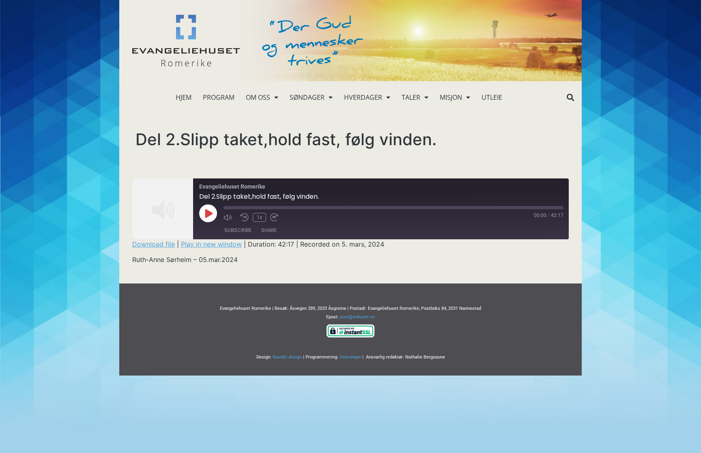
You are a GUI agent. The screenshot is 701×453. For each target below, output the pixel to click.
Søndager (307, 97)
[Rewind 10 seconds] (245, 217)
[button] (570, 97)
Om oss (258, 97)
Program (218, 97)
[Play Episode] (208, 213)
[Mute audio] (230, 217)
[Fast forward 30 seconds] (276, 217)
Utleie (492, 97)
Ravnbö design (287, 357)
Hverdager (363, 97)
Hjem (183, 97)
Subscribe (238, 230)
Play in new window (211, 244)
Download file (153, 244)
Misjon (451, 97)
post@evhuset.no (357, 317)
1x (259, 217)
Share (269, 230)
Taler (411, 97)
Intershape (350, 357)
